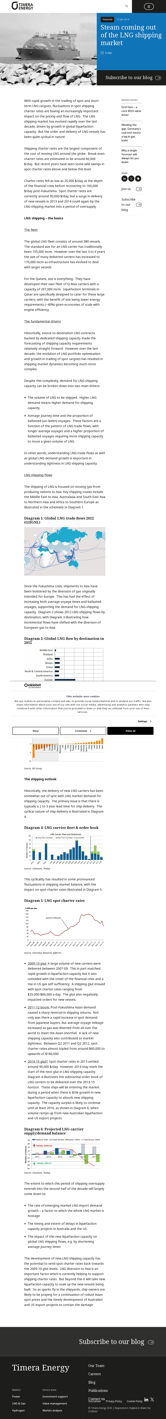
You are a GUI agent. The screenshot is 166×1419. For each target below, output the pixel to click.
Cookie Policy (134, 1401)
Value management (54, 1403)
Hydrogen (18, 1410)
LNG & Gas (18, 1403)
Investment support (55, 1396)
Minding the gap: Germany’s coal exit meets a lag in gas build (131, 132)
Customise (81, 730)
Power (16, 1396)
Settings (142, 721)
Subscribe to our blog (129, 77)
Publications (98, 1390)
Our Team (96, 1365)
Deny (36, 730)
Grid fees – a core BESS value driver (131, 111)
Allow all (130, 730)
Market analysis (52, 1410)
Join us (126, 189)
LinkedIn (124, 178)
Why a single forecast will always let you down (130, 156)
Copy (138, 178)
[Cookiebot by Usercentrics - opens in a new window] (26, 685)
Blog (91, 1382)
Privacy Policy (114, 1401)
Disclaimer (94, 1401)
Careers (94, 1374)
